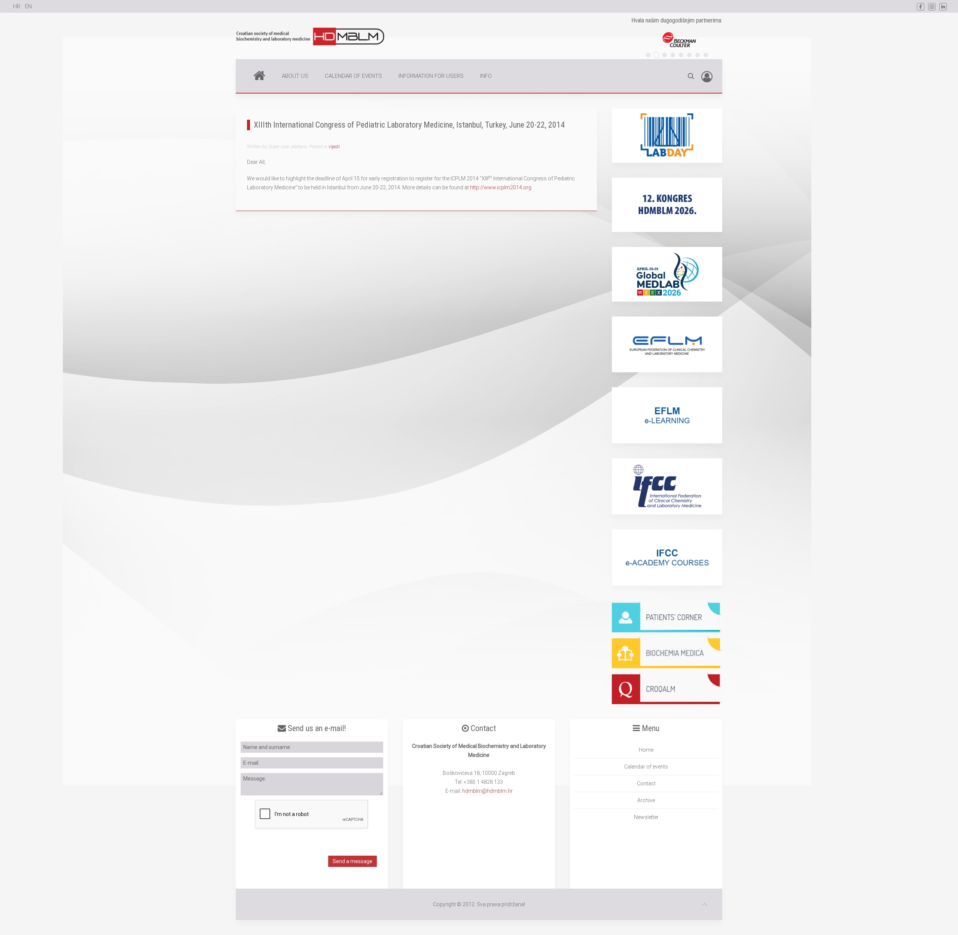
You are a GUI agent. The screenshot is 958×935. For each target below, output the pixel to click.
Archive (646, 800)
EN (28, 6)
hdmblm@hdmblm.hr (487, 791)
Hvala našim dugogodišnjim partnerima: (676, 20)
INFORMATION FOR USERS (431, 76)
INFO (486, 76)
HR (17, 6)
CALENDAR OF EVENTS (353, 76)
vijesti (334, 146)
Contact (646, 783)
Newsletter (646, 817)
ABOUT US (295, 76)
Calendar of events (646, 767)
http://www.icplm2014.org (500, 187)
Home (259, 75)
